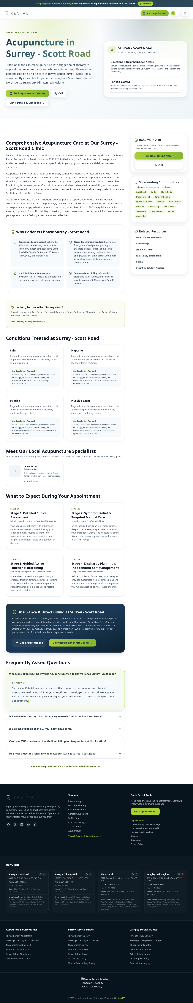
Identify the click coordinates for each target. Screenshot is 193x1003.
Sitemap (134, 836)
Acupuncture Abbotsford (18, 949)
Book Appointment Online (29, 93)
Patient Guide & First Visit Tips (150, 268)
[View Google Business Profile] (40, 874)
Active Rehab (74, 826)
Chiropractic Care (77, 809)
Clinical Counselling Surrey (81, 963)
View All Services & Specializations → (84, 836)
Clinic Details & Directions (25, 102)
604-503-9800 (67, 882)
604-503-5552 (21, 882)
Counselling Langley (140, 963)
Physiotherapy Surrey (79, 935)
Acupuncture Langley (140, 949)
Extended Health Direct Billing (70, 642)
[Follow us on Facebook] (8, 824)
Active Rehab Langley (140, 954)
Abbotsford (107, 874)
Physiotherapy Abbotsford (19, 935)
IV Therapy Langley (139, 958)
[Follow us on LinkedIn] (21, 824)
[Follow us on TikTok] (35, 824)
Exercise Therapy (76, 822)
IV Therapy (73, 818)
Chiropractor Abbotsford (18, 944)
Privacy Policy (137, 844)
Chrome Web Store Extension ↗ (145, 828)
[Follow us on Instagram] (15, 824)
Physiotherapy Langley (141, 935)
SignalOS (121, 998)
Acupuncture (74, 830)
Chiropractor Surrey (78, 944)
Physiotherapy (142, 243)
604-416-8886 (159, 884)
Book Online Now (160, 156)
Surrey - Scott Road (19, 874)
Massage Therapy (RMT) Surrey (84, 940)
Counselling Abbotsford (18, 958)
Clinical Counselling (78, 813)
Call (60, 93)
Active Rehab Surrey (78, 954)
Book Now (146, 3)
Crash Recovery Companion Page (145, 824)
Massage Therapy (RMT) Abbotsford (24, 940)
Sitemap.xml (136, 840)
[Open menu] (185, 13)
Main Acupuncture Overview (149, 237)
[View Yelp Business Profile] (44, 874)
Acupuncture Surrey (78, 949)
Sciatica (139, 262)
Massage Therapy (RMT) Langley (146, 940)
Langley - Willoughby (158, 874)
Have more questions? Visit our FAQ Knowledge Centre (63, 766)
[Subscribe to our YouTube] (28, 824)
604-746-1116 (113, 884)
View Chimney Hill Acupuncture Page (28, 322)
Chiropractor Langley (140, 944)
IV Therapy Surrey (77, 958)
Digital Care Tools (138, 820)
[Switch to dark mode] (175, 13)
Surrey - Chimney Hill (66, 874)
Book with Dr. (29, 481)
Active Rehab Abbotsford (18, 954)
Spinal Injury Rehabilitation (148, 256)
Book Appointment (156, 13)
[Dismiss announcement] (156, 3)
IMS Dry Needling (144, 249)
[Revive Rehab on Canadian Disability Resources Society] (96, 982)
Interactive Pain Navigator (143, 832)
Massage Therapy (77, 805)
